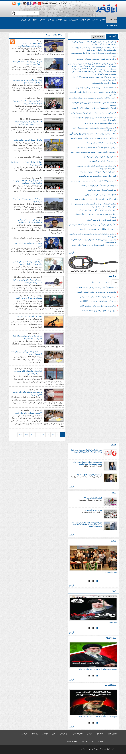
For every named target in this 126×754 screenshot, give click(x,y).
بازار (65, 20)
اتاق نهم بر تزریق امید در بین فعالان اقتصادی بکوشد (96, 292)
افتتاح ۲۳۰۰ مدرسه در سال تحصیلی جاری (100, 195)
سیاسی (95, 20)
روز (115, 282)
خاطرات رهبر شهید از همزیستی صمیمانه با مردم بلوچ (95, 59)
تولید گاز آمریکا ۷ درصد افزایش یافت (28, 140)
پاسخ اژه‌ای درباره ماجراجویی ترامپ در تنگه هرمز (97, 176)
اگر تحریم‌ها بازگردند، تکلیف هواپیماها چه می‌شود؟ (97, 297)
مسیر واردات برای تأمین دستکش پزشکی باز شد (98, 171)
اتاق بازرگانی (73, 20)
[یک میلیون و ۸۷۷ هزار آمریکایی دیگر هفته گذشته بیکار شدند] (54, 357)
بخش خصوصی (85, 20)
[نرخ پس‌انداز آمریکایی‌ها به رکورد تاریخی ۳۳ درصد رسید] (54, 394)
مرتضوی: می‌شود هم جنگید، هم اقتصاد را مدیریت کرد (96, 147)
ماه (100, 282)
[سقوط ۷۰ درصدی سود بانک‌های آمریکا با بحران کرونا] (54, 204)
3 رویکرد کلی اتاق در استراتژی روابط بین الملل (98, 310)
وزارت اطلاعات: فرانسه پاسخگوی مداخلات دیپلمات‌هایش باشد (92, 98)
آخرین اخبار (112, 36)
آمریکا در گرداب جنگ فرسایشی (104, 83)
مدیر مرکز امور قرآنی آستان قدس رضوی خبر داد (97, 210)
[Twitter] (19, 4)
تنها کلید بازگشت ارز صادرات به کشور (101, 190)
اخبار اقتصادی (98, 37)
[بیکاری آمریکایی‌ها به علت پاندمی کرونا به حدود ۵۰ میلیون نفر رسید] (54, 103)
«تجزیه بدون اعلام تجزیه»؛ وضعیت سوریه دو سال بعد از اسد (93, 152)
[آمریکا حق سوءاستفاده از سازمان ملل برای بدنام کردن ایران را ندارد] (54, 264)
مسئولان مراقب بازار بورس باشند (29, 298)
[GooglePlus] (39, 3)
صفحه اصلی (112, 20)
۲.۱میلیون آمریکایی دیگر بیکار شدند (28, 413)
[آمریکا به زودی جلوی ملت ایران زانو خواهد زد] (54, 243)
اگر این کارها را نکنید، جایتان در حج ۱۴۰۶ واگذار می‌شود (95, 199)
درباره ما (53, 3)
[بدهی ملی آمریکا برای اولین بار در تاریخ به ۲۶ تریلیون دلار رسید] (54, 282)
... (38, 435)
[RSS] (14, 3)
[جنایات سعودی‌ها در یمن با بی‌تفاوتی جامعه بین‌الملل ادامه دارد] (54, 46)
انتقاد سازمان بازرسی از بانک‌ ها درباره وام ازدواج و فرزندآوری (92, 133)
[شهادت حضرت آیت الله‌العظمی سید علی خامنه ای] (84, 655)
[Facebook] (29, 3)
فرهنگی (42, 20)
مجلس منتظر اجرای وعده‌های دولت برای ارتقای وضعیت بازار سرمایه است (87, 463)
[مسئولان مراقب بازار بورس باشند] (54, 300)
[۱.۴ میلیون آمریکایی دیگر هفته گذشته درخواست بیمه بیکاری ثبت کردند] (54, 124)
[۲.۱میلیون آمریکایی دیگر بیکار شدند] (54, 415)
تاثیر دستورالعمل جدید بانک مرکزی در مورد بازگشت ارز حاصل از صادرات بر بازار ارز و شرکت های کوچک (87, 524)
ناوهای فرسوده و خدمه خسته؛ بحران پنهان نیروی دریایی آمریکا (92, 113)
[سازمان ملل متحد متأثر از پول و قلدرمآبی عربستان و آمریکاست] (54, 222)
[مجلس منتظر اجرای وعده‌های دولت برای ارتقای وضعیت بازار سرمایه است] (110, 466)
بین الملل (51, 20)
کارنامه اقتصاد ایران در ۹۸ (93, 498)
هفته (107, 282)
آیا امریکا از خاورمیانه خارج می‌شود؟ (89, 474)
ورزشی (23, 20)
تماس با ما (63, 3)
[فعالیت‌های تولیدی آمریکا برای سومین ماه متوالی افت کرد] (54, 373)
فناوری (35, 20)
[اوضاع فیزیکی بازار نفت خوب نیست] (54, 321)
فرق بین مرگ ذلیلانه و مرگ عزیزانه (102, 161)
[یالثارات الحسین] (84, 608)
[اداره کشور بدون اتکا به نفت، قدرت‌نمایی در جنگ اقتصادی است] (54, 64)
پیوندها (45, 3)
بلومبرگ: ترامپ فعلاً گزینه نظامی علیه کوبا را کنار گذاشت (94, 108)
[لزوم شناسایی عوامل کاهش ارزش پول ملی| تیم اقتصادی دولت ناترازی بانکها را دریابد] (110, 453)
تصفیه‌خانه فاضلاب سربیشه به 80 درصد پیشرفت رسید (95, 87)
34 (20, 435)
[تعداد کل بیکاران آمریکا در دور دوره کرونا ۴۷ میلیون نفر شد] (54, 162)
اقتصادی (103, 20)
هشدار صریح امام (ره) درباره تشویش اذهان (100, 157)
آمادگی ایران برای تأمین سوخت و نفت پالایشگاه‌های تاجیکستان (92, 225)
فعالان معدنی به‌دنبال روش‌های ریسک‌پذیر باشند (98, 306)
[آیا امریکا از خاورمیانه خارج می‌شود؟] (110, 478)
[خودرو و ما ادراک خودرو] (110, 514)
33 (26, 435)
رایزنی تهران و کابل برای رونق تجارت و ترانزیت (98, 229)
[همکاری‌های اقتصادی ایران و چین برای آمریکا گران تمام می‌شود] (54, 82)
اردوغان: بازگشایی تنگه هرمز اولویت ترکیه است (98, 185)
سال (92, 282)
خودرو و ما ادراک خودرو (93, 510)
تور (29, 20)
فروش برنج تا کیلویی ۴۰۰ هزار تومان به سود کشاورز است (94, 245)
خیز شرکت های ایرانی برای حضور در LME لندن (98, 301)
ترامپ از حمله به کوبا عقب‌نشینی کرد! (101, 143)
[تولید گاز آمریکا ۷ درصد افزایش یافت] (54, 145)
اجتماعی (59, 20)
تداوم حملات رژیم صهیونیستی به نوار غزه (100, 123)
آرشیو (71, 253)
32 (32, 435)
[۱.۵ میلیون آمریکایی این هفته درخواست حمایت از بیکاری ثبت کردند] (54, 183)
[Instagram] (24, 3)
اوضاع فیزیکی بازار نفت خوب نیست (28, 316)
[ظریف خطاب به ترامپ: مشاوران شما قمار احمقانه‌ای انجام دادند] (54, 338)
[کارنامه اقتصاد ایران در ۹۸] (110, 501)
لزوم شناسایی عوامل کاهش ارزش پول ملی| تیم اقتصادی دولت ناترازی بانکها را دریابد (86, 451)
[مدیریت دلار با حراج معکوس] (91, 558)
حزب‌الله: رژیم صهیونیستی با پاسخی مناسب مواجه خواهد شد (93, 138)
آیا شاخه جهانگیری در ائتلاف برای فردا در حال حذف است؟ (94, 287)
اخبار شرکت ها (112, 25)
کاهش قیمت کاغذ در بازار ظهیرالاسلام (101, 220)
